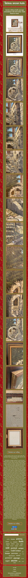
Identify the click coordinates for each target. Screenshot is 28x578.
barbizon (7, 551)
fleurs (8, 545)
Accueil (14, 567)
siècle (14, 562)
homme (13, 539)
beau (11, 542)
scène (17, 544)
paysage (17, 558)
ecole (8, 539)
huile (21, 541)
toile (8, 548)
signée (16, 545)
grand (23, 561)
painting (19, 539)
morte (8, 544)
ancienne (22, 558)
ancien (14, 560)
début (23, 553)
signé (7, 561)
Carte (14, 569)
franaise (15, 542)
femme (7, 553)
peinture (8, 558)
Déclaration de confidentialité (14, 573)
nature (13, 544)
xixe (7, 542)
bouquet (11, 545)
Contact (14, 571)
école (20, 553)
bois (20, 561)
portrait (14, 548)
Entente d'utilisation (14, 574)
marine (18, 555)
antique (21, 548)
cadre (21, 544)
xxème (20, 545)
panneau (14, 553)
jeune (23, 551)
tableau (16, 550)
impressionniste (12, 555)
